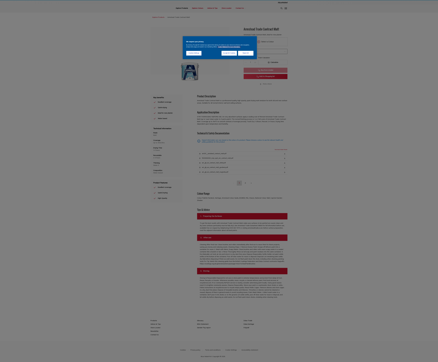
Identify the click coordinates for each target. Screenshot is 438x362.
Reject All (246, 53)
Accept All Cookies (229, 53)
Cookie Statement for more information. (229, 47)
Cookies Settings (194, 53)
